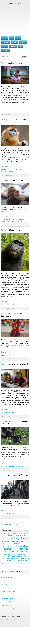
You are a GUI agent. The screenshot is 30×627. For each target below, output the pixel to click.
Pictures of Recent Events (15, 549)
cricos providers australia (8, 609)
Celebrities (10, 535)
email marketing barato (7, 602)
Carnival (21, 533)
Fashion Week (20, 541)
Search (24, 56)
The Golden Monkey (19, 120)
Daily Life (20, 466)
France (26, 541)
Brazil (16, 533)
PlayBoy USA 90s (5, 584)
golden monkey (5, 169)
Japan (12, 219)
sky (8, 563)
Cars (25, 533)
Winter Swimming (20, 219)
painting (4, 563)
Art (14, 533)
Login (16, 524)
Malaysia (14, 412)
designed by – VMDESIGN (8, 619)
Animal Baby (4, 171)
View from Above (12, 558)
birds (10, 560)
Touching (4, 120)
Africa (17, 169)
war (27, 563)
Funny (3, 230)
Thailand (14, 513)
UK (21, 556)
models (20, 560)
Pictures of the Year (10, 552)
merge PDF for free (6, 595)
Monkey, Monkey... (15, 63)
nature (8, 304)
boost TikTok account (7, 605)
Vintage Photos (21, 558)
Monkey (8, 111)
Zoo (7, 466)
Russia (26, 551)
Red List (13, 169)
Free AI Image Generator (8, 581)
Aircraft (10, 533)
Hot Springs (21, 221)
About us (3, 614)
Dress (4, 541)
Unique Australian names (8, 591)
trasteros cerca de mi (7, 598)
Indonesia (18, 304)
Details (3, 108)
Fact (2, 63)
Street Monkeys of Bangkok (18, 475)
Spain (13, 556)
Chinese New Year (6, 355)
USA (16, 466)
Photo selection (11, 546)
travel (16, 563)
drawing (15, 560)
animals (3, 111)
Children (17, 535)
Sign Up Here (7, 524)
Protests (21, 551)
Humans (11, 543)
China (22, 535)
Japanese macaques (11, 221)
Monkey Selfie (14, 230)
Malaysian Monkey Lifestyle (18, 364)
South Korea (7, 556)
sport (12, 563)
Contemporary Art (8, 538)
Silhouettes (7, 554)
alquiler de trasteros (6, 577)
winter (3, 219)
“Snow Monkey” (18, 180)
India (16, 544)
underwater (22, 563)
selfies (24, 304)
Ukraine (4, 558)
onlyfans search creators (7, 588)
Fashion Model (11, 541)
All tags (26, 530)
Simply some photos (19, 554)
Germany (5, 543)
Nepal (4, 546)
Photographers (22, 546)
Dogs (26, 538)
